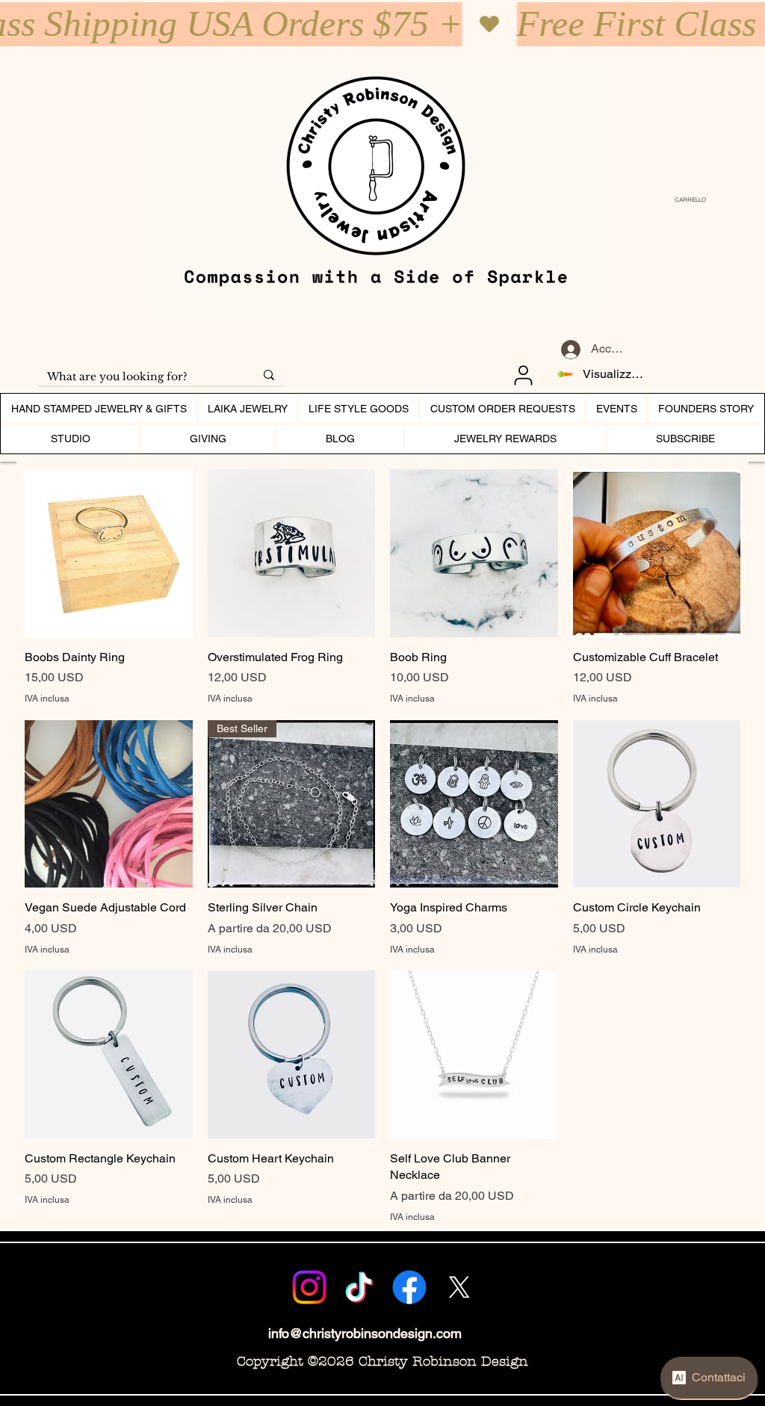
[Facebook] (409, 1287)
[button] (687, 199)
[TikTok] (359, 1287)
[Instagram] (309, 1287)
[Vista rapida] (109, 553)
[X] (459, 1287)
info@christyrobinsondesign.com (365, 1333)
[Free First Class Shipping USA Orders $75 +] (382, 24)
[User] (523, 375)
